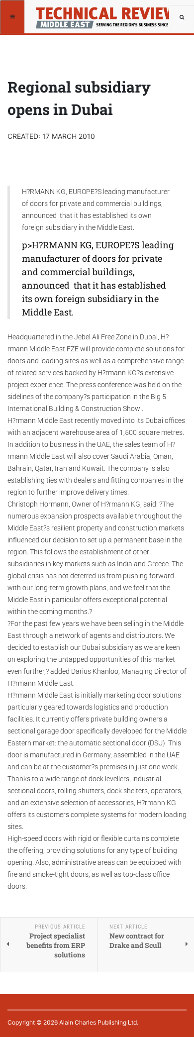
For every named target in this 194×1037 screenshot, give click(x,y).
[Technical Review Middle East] (104, 12)
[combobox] (181, 17)
